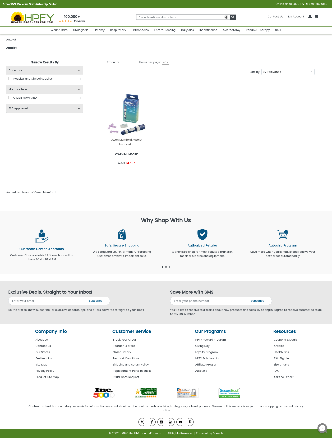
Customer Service (131, 331)
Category (15, 70)
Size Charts (281, 365)
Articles (279, 346)
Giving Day (202, 346)
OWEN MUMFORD (25, 98)
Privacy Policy (44, 371)
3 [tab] (169, 266)
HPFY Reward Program (210, 340)
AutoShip (201, 371)
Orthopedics (140, 30)
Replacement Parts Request (132, 371)
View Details (138, 171)
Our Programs (210, 331)
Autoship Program (283, 245)
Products (112, 62)
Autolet (11, 48)
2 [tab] (166, 266)
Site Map (41, 365)
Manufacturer (18, 89)
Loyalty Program (206, 352)
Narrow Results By (45, 62)
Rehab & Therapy (258, 30)
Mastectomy (231, 30)
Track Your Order (124, 340)
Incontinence (208, 30)
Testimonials (44, 358)
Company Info (51, 331)
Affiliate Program (206, 365)
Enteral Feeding (165, 30)
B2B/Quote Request (126, 377)
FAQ (276, 371)
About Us (41, 340)
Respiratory (118, 30)
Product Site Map (47, 377)
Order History (122, 352)
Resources (284, 331)
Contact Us (275, 17)
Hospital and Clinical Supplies (33, 79)
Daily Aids (187, 30)
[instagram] (161, 422)
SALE (278, 30)
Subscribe (96, 301)
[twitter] (142, 422)
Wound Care (59, 30)
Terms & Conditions (126, 358)
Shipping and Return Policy (131, 365)
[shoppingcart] (316, 17)
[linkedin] (171, 422)
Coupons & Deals (285, 340)
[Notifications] (310, 17)
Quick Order (115, 171)
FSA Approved (18, 108)
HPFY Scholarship (207, 358)
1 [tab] (162, 266)
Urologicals (80, 30)
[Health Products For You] (32, 17)
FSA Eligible (281, 358)
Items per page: (150, 62)
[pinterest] (190, 422)
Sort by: (255, 72)
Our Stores (42, 352)
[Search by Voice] (226, 17)
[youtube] (180, 422)
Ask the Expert (284, 377)
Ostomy (99, 30)
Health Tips (281, 352)
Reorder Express (124, 346)
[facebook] (152, 422)
